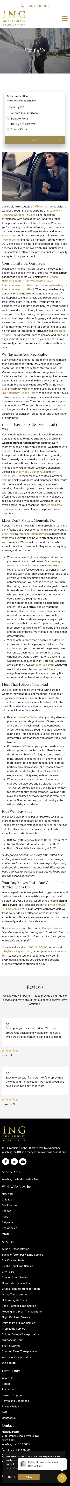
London (6, 1211)
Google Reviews (52, 928)
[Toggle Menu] (65, 18)
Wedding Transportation (17, 1357)
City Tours (8, 1271)
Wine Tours (9, 1362)
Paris (5, 1216)
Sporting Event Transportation (20, 1351)
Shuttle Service (11, 1345)
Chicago (7, 1199)
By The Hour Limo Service (17, 1266)
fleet (10, 689)
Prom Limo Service (13, 1328)
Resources (8, 1389)
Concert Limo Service (15, 1277)
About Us (7, 1378)
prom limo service (35, 611)
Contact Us (9, 1417)
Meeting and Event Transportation (22, 1311)
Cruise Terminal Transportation (21, 1288)
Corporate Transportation (17, 1283)
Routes (6, 1383)
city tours (13, 648)
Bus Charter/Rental (13, 1260)
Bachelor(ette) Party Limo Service (22, 1254)
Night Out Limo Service (16, 1317)
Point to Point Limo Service (18, 1323)
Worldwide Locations (17, 1186)
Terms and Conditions (15, 1400)
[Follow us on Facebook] (5, 1161)
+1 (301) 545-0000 (37, 5)
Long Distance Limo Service (19, 1305)
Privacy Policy (10, 1406)
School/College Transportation (21, 1334)
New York (7, 1193)
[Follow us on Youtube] (23, 1161)
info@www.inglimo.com (16, 951)
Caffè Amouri (41, 206)
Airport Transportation (15, 1249)
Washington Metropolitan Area (20, 1179)
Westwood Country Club (31, 471)
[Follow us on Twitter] (14, 1161)
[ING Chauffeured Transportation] (14, 19)
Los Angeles (9, 1228)
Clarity (22, 725)
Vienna (33, 214)
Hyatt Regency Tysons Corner (20, 392)
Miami (5, 1233)
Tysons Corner (11, 239)
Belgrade (7, 1222)
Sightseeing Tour (12, 1340)
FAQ (4, 1412)
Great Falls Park (44, 664)
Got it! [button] (11, 1477)
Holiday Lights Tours (14, 1300)
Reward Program (12, 1395)
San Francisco (10, 1205)
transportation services (34, 533)
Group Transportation (15, 1294)
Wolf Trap (8, 533)
